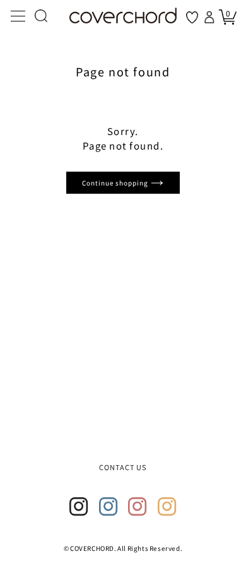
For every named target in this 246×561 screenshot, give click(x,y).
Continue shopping (116, 182)
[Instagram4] (167, 506)
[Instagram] (78, 506)
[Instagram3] (137, 506)
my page (210, 17)
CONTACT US (123, 467)
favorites (192, 17)
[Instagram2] (108, 506)
